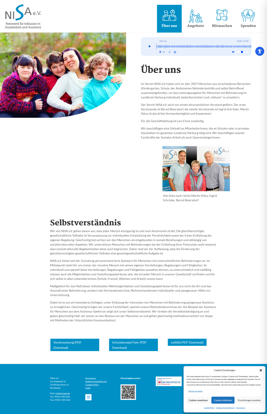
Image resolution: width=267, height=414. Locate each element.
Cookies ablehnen (223, 400)
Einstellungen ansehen (249, 400)
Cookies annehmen (198, 400)
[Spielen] (149, 46)
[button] (260, 370)
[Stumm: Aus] (233, 52)
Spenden (248, 26)
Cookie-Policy (92, 384)
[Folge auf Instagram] (88, 397)
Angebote (195, 26)
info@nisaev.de (62, 393)
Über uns (169, 26)
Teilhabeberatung (194, 126)
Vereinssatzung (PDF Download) (67, 344)
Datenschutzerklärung (225, 408)
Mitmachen (222, 26)
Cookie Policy (209, 408)
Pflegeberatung (193, 121)
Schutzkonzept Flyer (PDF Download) (129, 344)
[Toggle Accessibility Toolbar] (260, 51)
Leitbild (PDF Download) (187, 342)
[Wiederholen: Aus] (169, 52)
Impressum (240, 408)
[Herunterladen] (175, 52)
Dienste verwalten (195, 391)
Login (88, 388)
